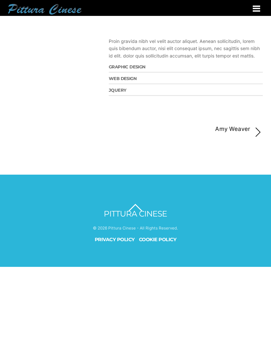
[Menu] (256, 8)
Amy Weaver (232, 128)
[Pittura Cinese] (45, 12)
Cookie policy (158, 239)
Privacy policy (115, 239)
